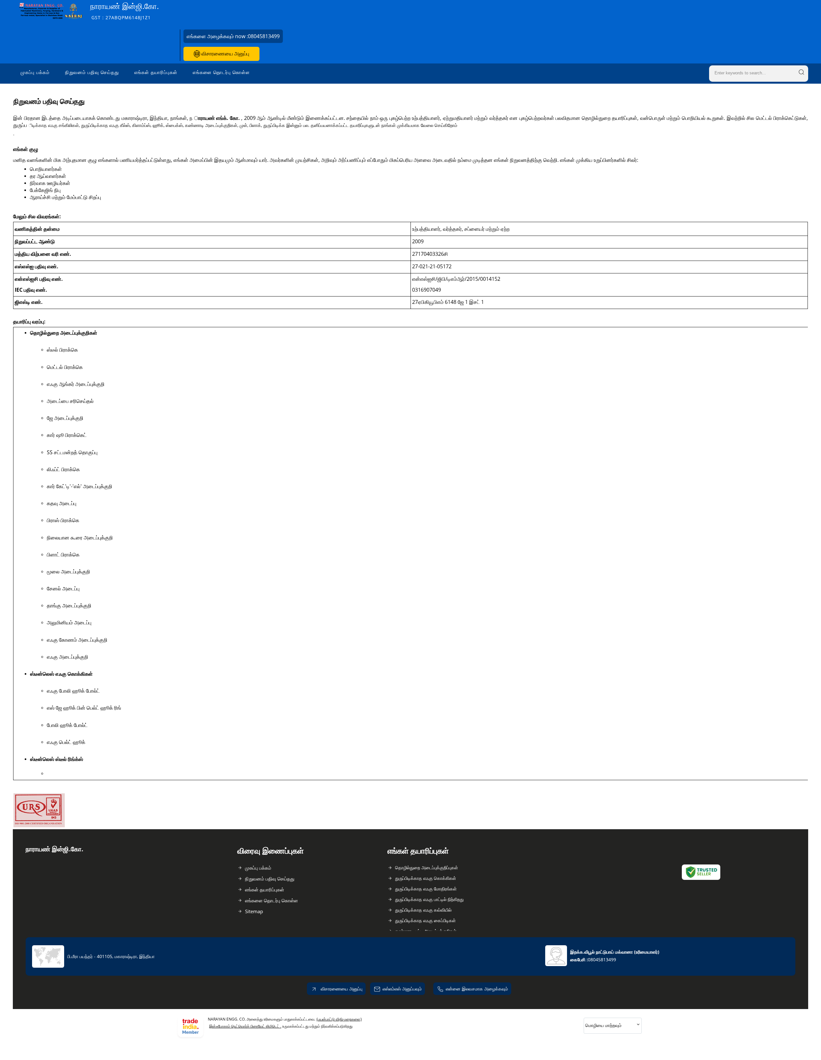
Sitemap (254, 911)
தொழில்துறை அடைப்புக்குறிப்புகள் (426, 867)
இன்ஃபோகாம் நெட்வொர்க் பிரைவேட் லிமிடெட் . (245, 1026)
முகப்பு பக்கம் (35, 72)
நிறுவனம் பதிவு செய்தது (92, 72)
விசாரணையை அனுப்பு (224, 53)
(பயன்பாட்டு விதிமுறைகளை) (339, 1019)
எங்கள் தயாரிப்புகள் (155, 72)
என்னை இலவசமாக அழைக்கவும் (477, 989)
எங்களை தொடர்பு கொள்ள (221, 72)
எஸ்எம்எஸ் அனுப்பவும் (402, 989)
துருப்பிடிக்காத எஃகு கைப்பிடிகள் (425, 920)
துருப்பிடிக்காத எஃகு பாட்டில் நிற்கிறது (429, 899)
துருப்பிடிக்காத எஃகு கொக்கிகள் (425, 878)
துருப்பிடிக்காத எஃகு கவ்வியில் (423, 910)
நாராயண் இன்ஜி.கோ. (124, 11)
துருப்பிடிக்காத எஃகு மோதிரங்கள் (426, 889)
